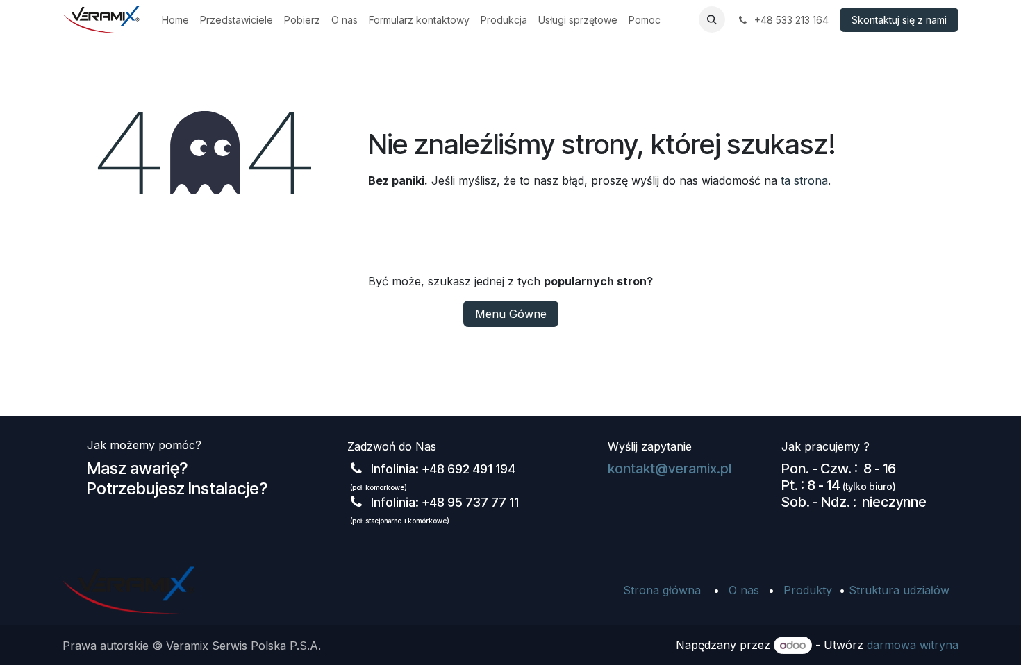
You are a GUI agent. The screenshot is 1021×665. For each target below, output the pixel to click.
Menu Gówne (511, 314)
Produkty (807, 590)
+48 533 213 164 (790, 20)
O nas (744, 590)
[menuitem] (175, 20)
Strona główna (662, 590)
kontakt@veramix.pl (669, 468)
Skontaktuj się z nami (899, 20)
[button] (712, 19)
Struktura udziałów (899, 590)
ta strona (804, 180)
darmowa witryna (912, 645)
